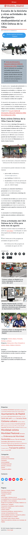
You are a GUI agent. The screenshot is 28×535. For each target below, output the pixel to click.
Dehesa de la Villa (12, 343)
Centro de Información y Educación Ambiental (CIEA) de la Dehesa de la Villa (13, 64)
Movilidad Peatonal (10, 433)
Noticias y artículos (6, 341)
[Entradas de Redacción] (2, 30)
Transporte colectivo (5, 448)
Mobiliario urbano (23, 427)
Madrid (10, 427)
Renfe (8, 443)
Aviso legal (10, 530)
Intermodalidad (5, 462)
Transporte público (17, 448)
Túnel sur (3, 450)
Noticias (3, 495)
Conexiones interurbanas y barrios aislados (12, 506)
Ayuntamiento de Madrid (13, 413)
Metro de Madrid (16, 427)
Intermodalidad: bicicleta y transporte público (13, 515)
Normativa (22, 433)
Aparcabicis (17, 409)
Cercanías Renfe (21, 418)
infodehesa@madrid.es (11, 175)
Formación (19, 339)
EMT (2, 425)
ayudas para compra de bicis (18, 411)
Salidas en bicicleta (15, 345)
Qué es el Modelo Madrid (8, 490)
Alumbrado (11, 409)
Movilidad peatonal (6, 464)
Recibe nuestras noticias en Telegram (15, 35)
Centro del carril (6, 418)
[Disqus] (14, 381)
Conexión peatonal (20, 424)
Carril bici (23, 416)
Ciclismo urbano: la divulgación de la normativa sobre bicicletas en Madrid (14, 331)
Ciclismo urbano (12, 339)
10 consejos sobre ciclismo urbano (10, 518)
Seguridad (12, 443)
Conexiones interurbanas (7, 459)
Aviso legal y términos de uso (9, 497)
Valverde (6, 450)
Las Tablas (19, 425)
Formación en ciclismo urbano (9, 425)
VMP (10, 450)
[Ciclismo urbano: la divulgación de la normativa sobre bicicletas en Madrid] (14, 327)
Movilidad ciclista (10, 429)
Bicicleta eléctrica (12, 416)
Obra (2, 436)
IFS (15, 425)
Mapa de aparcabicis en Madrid (9, 516)
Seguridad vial (17, 443)
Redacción (6, 30)
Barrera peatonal (4, 416)
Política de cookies (6, 508)
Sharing (10, 445)
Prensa (3, 467)
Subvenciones (17, 445)
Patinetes (13, 439)
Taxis (24, 445)
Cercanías (14, 418)
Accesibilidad (4, 409)
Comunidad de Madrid (10, 424)
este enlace (10, 231)
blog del (13, 113)
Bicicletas (19, 416)
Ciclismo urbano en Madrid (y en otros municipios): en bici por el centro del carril (12, 281)
